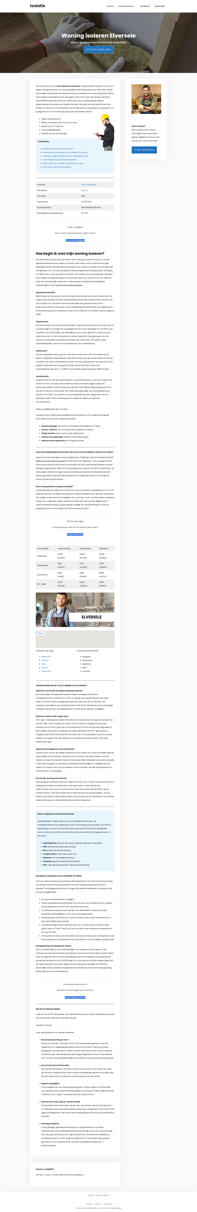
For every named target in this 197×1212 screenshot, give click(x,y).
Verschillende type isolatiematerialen (59, 159)
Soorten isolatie (125, 6)
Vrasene (45, 660)
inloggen (47, 1174)
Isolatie (37, 6)
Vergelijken (159, 6)
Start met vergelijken (75, 240)
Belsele (44, 667)
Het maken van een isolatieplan (57, 167)
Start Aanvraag (144, 150)
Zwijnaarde (46, 671)
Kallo (43, 664)
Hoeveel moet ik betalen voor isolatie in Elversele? (65, 152)
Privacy (98, 1204)
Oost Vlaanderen (89, 184)
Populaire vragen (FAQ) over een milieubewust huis (66, 156)
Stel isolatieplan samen (75, 997)
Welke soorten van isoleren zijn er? (58, 148)
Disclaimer (107, 1204)
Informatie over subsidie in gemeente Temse (63, 163)
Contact (89, 1204)
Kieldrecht (46, 656)
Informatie (145, 6)
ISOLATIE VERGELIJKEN (98, 49)
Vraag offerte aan (75, 534)
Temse (84, 190)
